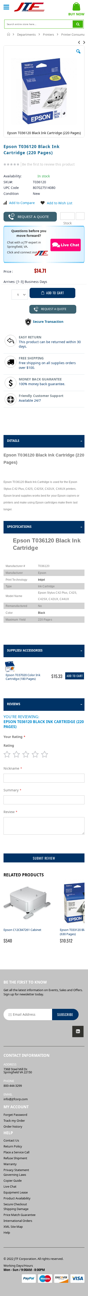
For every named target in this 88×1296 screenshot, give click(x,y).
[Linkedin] (78, 1031)
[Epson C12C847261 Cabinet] (27, 925)
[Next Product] (84, 42)
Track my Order (14, 1120)
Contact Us (11, 1140)
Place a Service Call (16, 1152)
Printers (48, 34)
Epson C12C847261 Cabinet (22, 930)
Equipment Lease (16, 1192)
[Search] (78, 24)
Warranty (10, 1164)
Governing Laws (15, 1174)
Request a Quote (33, 216)
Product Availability (17, 1198)
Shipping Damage (16, 1209)
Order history (13, 1126)
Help (7, 1232)
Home (9, 34)
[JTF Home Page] (29, 7)
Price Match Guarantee (19, 1215)
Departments (26, 34)
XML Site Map (13, 1226)
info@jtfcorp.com (16, 1099)
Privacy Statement (16, 1170)
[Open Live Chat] (65, 245)
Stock (67, 216)
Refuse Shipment (15, 1158)
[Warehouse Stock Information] (80, 216)
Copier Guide (13, 1180)
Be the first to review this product (48, 164)
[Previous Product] (79, 42)
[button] (78, 55)
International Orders (18, 1221)
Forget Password (15, 1115)
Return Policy (13, 1146)
